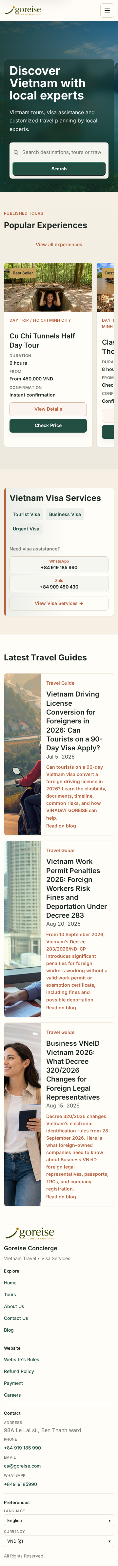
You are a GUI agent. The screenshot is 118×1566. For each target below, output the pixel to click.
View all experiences (59, 244)
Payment (13, 1383)
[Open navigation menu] (107, 10)
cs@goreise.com (22, 1466)
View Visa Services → (59, 603)
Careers (12, 1395)
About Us (14, 1306)
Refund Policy (19, 1371)
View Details (48, 409)
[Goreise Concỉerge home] (23, 10)
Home (10, 1282)
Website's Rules (21, 1359)
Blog (9, 1330)
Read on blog (61, 825)
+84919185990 (20, 1484)
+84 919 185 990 (22, 1447)
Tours (10, 1294)
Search (59, 168)
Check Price (48, 425)
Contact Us (16, 1318)
